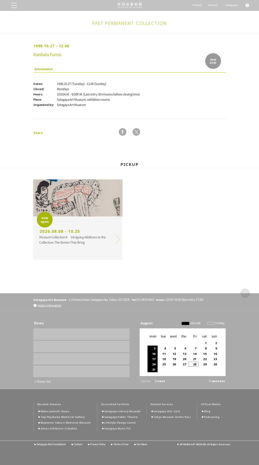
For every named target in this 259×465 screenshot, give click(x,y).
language (232, 5)
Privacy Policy (97, 444)
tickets (198, 5)
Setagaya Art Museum (129, 5)
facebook (123, 132)
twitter (136, 132)
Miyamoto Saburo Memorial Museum (66, 422)
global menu (14, 5)
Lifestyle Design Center (120, 422)
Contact (78, 444)
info (247, 5)
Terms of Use (120, 444)
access (214, 5)
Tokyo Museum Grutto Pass (172, 417)
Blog (207, 411)
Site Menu (141, 444)
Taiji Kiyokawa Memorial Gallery (63, 417)
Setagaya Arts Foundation (51, 444)
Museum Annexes (49, 404)
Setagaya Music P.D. (118, 428)
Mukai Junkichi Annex (55, 411)
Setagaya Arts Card (167, 411)
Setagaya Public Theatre (121, 417)
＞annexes (216, 381)
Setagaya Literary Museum (122, 411)
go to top (245, 293)
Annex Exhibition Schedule (59, 428)
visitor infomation (49, 305)
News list (44, 381)
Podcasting (212, 417)
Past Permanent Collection (129, 23)
